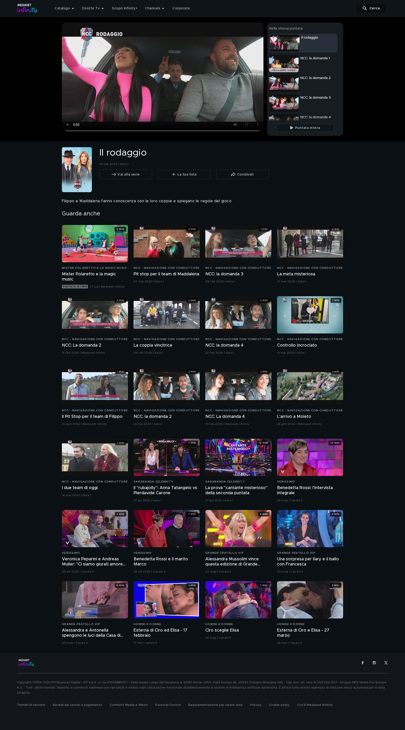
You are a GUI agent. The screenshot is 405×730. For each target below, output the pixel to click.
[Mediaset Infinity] (27, 8)
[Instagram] (374, 663)
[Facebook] (362, 663)
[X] (386, 663)
